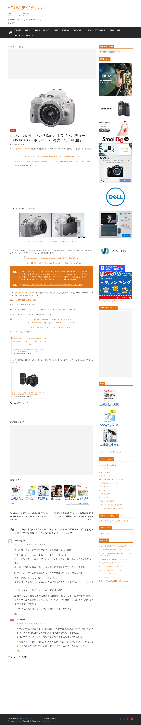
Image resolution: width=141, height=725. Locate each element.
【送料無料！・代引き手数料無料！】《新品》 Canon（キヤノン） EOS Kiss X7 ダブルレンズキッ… (28, 350)
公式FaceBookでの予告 (24, 149)
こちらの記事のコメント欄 (24, 293)
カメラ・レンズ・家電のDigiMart (110, 505)
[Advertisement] (52, 64)
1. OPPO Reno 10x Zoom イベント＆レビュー (115, 550)
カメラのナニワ (104, 494)
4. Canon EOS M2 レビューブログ (111, 566)
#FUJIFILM (65, 30)
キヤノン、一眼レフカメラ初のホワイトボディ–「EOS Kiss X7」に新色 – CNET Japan (52, 285)
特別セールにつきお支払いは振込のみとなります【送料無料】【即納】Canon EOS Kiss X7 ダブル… (28, 394)
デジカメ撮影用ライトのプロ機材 (110, 508)
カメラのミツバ (104, 476)
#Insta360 (19, 35)
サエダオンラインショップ (108, 483)
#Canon (18, 30)
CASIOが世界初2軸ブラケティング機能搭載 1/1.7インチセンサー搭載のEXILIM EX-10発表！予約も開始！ (73, 516)
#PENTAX (88, 30)
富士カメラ (103, 490)
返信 (15, 614)
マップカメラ (103, 468)
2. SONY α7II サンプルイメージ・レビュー (114, 559)
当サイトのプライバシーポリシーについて (113, 521)
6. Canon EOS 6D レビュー (108, 574)
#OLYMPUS (77, 30)
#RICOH (55, 30)
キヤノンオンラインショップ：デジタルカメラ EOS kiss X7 (51, 328)
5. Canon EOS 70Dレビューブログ (111, 570)
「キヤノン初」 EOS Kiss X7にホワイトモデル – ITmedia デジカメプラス (52, 241)
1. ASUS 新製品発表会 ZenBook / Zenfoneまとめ (116, 546)
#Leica (111, 30)
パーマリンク (41, 545)
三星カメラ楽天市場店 (106, 501)
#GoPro (29, 35)
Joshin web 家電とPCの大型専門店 (111, 479)
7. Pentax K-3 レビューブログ (109, 577)
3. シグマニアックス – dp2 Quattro (111, 563)
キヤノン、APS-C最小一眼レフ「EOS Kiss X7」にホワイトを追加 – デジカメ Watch (52, 263)
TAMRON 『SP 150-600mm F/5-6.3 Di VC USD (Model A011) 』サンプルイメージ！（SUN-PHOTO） (29, 516)
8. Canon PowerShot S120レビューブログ (113, 581)
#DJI (118, 30)
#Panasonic (100, 30)
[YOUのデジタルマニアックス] (10, 32)
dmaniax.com (104, 533)
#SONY (27, 30)
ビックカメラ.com (105, 465)
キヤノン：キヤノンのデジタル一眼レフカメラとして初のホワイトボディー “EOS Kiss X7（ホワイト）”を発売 (51, 161)
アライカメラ (103, 487)
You (25, 145)
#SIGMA (46, 30)
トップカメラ (104, 497)
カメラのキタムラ (105, 472)
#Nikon (37, 30)
